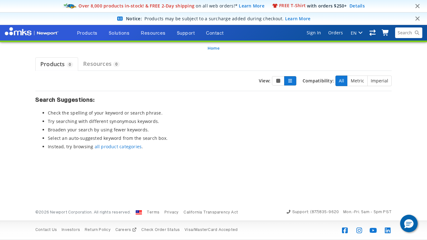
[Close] (417, 6)
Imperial (379, 81)
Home (213, 48)
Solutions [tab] (119, 33)
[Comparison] (373, 32)
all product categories (118, 146)
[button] (409, 223)
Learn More (251, 5)
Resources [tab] (153, 33)
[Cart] (385, 32)
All (341, 81)
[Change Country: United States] (139, 212)
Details (357, 5)
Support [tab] (186, 33)
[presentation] (213, 120)
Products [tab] (87, 33)
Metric (357, 81)
